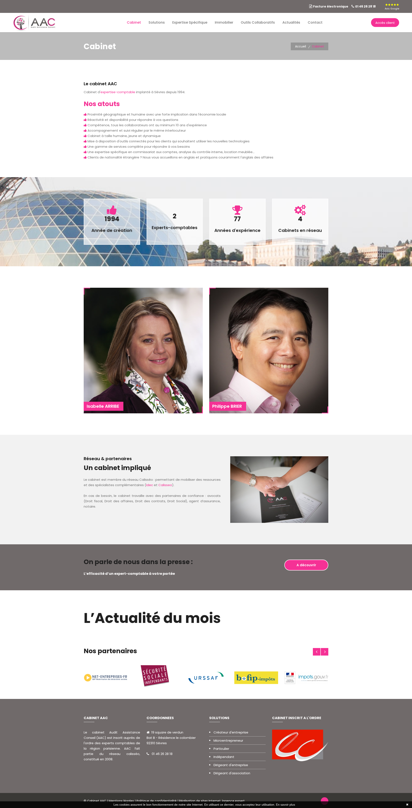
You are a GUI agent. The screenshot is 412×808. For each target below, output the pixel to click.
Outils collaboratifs (258, 22)
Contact (315, 22)
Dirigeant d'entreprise (231, 765)
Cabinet (134, 22)
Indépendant (224, 757)
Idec (149, 485)
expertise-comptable (117, 92)
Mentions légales (121, 801)
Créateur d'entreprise (231, 732)
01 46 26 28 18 (365, 6)
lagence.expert (233, 801)
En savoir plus (285, 804)
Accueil (300, 46)
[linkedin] (380, 6)
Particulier (221, 748)
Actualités (291, 22)
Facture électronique (330, 6)
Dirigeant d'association (232, 773)
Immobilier (224, 22)
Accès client (385, 22)
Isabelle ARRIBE (103, 406)
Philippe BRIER (227, 406)
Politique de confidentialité (156, 801)
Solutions (156, 22)
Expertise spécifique (189, 22)
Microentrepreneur (228, 740)
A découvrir (306, 565)
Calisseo (165, 485)
